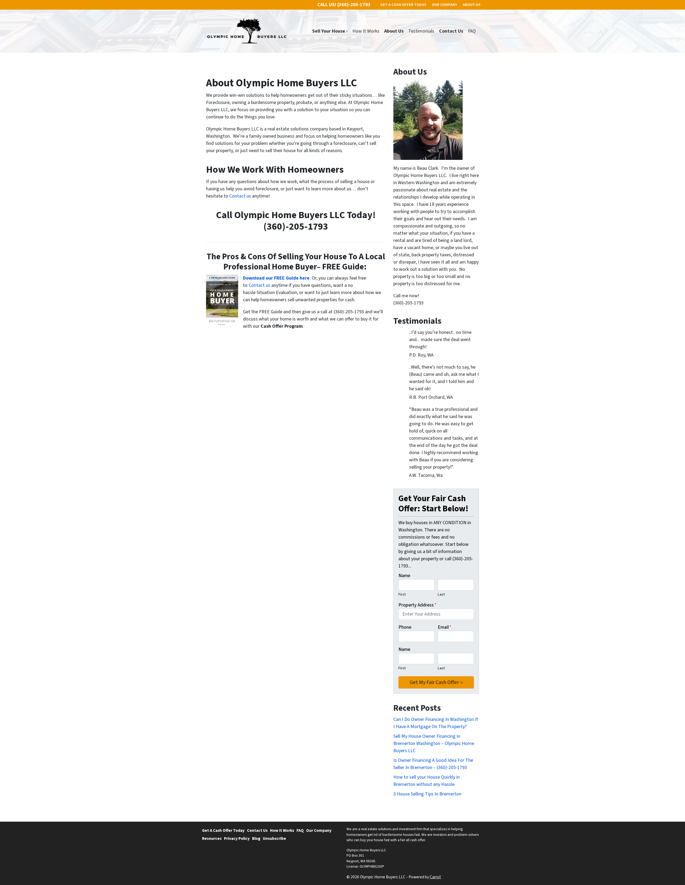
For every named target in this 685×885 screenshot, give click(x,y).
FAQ (472, 31)
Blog (256, 838)
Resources (212, 838)
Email (444, 627)
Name (404, 575)
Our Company (319, 830)
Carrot (435, 877)
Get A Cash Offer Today (223, 830)
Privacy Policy (237, 838)
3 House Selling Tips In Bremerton (427, 794)
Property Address (417, 605)
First (402, 594)
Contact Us (257, 830)
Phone (404, 627)
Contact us (240, 196)
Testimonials (421, 31)
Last (441, 594)
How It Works (365, 31)
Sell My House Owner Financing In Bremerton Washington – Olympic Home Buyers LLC (433, 743)
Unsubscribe (274, 838)
